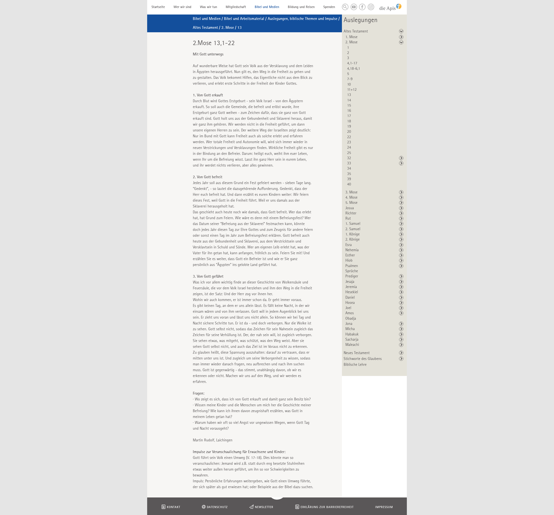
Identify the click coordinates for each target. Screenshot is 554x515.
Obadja (350, 319)
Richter (350, 213)
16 (349, 111)
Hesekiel (351, 292)
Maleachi (352, 345)
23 (349, 142)
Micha (350, 329)
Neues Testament (357, 353)
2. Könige (352, 239)
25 (349, 153)
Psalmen (351, 266)
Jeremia (351, 287)
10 (349, 84)
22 (349, 137)
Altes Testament (205, 28)
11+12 (352, 90)
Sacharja (351, 340)
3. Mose (351, 192)
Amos (349, 313)
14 (349, 100)
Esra (348, 245)
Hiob (349, 260)
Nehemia (352, 250)
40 (349, 184)
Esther (350, 255)
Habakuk (352, 334)
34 (349, 168)
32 (349, 158)
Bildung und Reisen (301, 7)
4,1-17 (352, 63)
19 (349, 126)
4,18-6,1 (353, 69)
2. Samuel (352, 229)
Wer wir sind (182, 7)
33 (349, 163)
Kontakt (173, 507)
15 (349, 105)
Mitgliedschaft (236, 7)
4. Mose (351, 197)
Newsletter (264, 507)
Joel (348, 308)
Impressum (384, 507)
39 (349, 179)
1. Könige (352, 234)
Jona (348, 324)
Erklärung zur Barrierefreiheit (327, 507)
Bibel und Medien (267, 7)
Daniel (350, 298)
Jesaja (349, 282)
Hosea (350, 303)
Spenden (329, 7)
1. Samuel (352, 224)
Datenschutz (217, 507)
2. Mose (227, 28)
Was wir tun (208, 7)
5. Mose (351, 203)
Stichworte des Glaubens (363, 359)
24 (349, 147)
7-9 (350, 79)
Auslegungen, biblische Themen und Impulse (302, 19)
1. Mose (351, 37)
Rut (348, 218)
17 (349, 116)
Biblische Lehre (355, 365)
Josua (349, 208)
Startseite (158, 7)
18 (349, 121)
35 (349, 174)
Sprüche (351, 271)
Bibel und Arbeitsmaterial (244, 19)
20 (349, 132)
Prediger (351, 276)
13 (239, 28)
